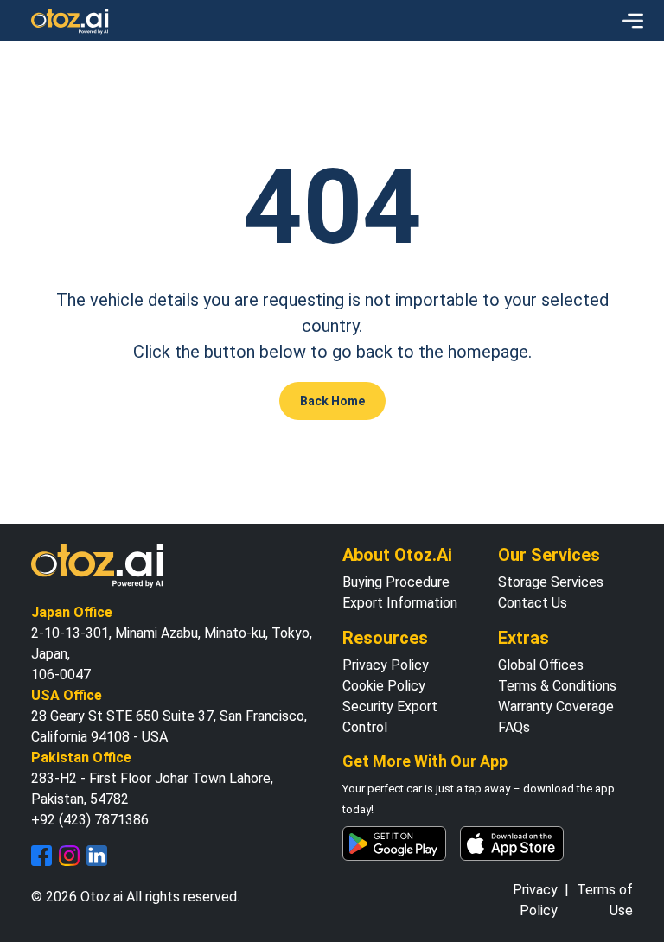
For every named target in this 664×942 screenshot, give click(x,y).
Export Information (399, 603)
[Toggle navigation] (633, 21)
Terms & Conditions (557, 686)
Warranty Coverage (556, 706)
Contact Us (532, 603)
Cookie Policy (383, 686)
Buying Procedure (396, 582)
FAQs (514, 727)
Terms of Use (605, 900)
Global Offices (541, 665)
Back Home (332, 401)
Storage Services (550, 582)
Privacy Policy (385, 665)
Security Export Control (389, 716)
